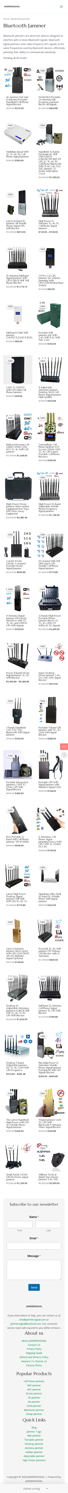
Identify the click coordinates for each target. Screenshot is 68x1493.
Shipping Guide (34, 1353)
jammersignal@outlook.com (25, 1323)
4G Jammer (34, 1401)
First (19, 1230)
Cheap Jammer (34, 1414)
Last (48, 1230)
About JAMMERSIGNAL (34, 1340)
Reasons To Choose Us (34, 1361)
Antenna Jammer (34, 1448)
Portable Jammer (34, 1439)
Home (6, 18)
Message (34, 1256)
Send (34, 1287)
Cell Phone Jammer (34, 1381)
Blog (34, 1427)
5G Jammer (34, 1397)
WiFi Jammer (34, 1385)
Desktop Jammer (34, 1443)
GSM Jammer (34, 1405)
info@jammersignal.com (32, 1319)
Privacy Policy (34, 1348)
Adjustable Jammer (34, 1456)
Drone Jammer (34, 1393)
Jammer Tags (34, 1431)
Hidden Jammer (34, 1452)
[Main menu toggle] (61, 6)
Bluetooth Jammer (34, 1410)
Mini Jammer (34, 1435)
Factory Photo (34, 1365)
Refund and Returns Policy (34, 1357)
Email (34, 1238)
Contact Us (34, 1344)
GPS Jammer (34, 1389)
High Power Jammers (34, 1460)
